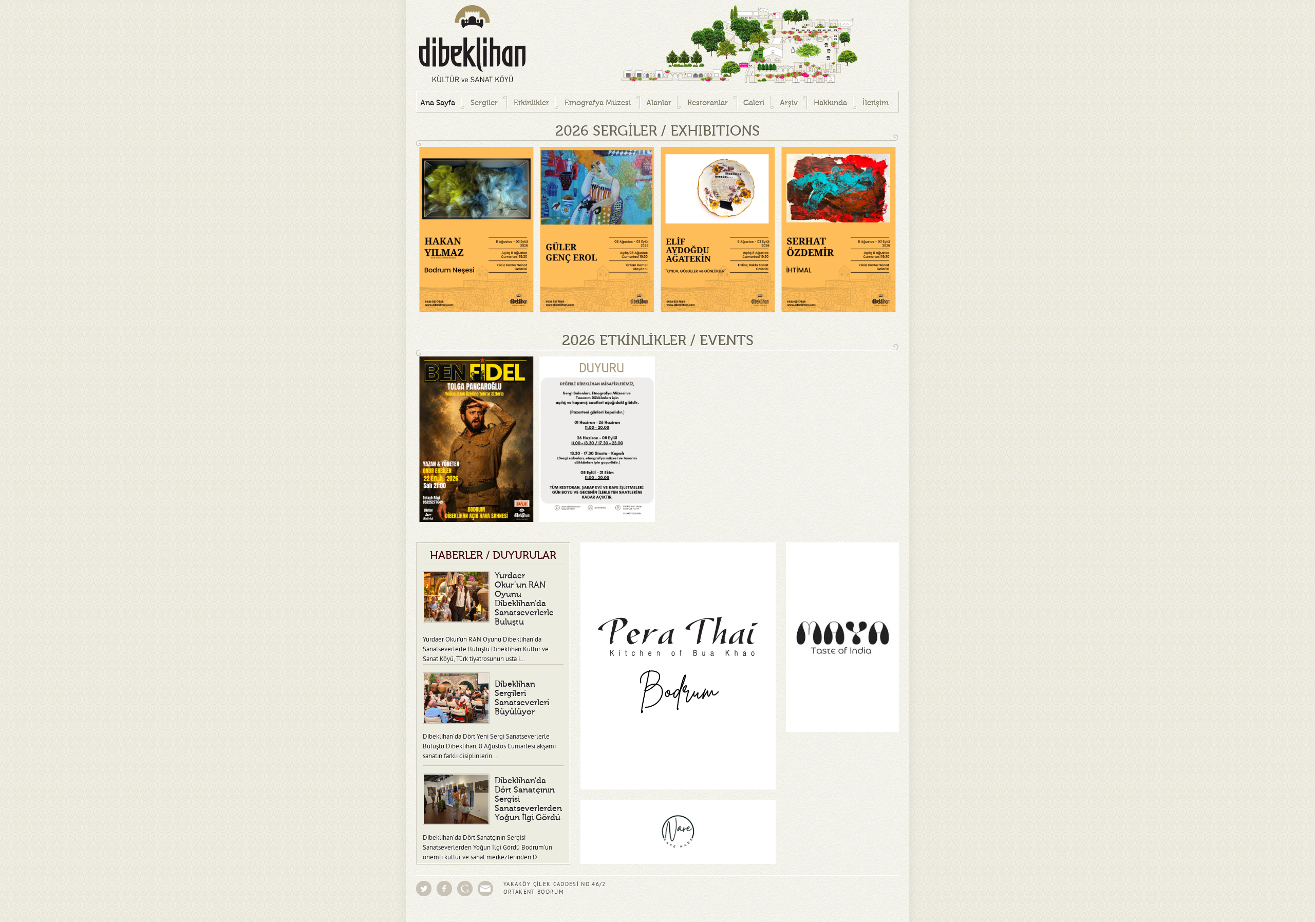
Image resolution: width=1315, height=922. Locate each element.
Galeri (753, 103)
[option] (476, 229)
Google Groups (465, 889)
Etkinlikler (531, 103)
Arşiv (789, 103)
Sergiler (484, 103)
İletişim (875, 103)
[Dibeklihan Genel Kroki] (698, 45)
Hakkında (830, 103)
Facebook (444, 889)
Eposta (485, 889)
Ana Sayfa (437, 103)
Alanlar (658, 103)
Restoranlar (707, 103)
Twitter (423, 889)
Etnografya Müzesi (598, 103)
